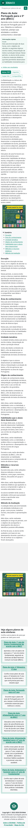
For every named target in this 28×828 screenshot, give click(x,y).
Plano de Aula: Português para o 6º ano (14, 691)
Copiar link (5, 76)
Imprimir (16, 72)
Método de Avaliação (12, 253)
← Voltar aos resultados (9, 67)
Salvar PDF (6, 72)
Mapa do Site (19, 825)
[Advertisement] (14, 557)
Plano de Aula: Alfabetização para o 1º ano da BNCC (14, 715)
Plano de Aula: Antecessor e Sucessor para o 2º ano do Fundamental (14, 772)
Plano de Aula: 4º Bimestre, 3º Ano (14, 668)
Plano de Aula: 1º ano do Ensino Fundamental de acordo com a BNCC (14, 644)
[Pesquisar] (25, 8)
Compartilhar (17, 76)
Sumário (8, 232)
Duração (8, 235)
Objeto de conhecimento (14, 242)
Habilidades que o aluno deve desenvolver (13, 245)
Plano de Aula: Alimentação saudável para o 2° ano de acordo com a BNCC (14, 740)
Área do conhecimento (13, 237)
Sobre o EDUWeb (9, 823)
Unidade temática (11, 240)
